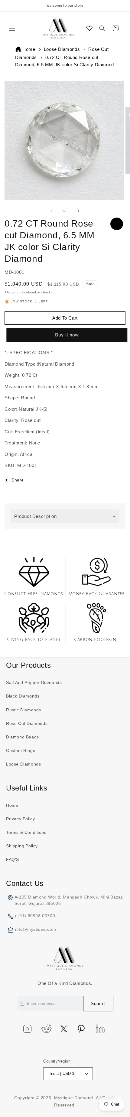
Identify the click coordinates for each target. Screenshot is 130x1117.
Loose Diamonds (62, 49)
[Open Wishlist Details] (89, 28)
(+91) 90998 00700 (35, 915)
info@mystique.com (35, 929)
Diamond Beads (22, 737)
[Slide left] (51, 211)
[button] (12, 28)
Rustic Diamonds (23, 709)
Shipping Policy (22, 845)
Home (28, 49)
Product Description (35, 516)
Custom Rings (20, 750)
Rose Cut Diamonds (26, 723)
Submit (98, 1003)
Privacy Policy (20, 818)
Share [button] (17, 480)
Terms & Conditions (26, 832)
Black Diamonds (22, 696)
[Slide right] (78, 211)
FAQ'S (12, 859)
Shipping (12, 292)
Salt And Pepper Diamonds (34, 682)
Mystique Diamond (73, 1097)
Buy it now (66, 334)
